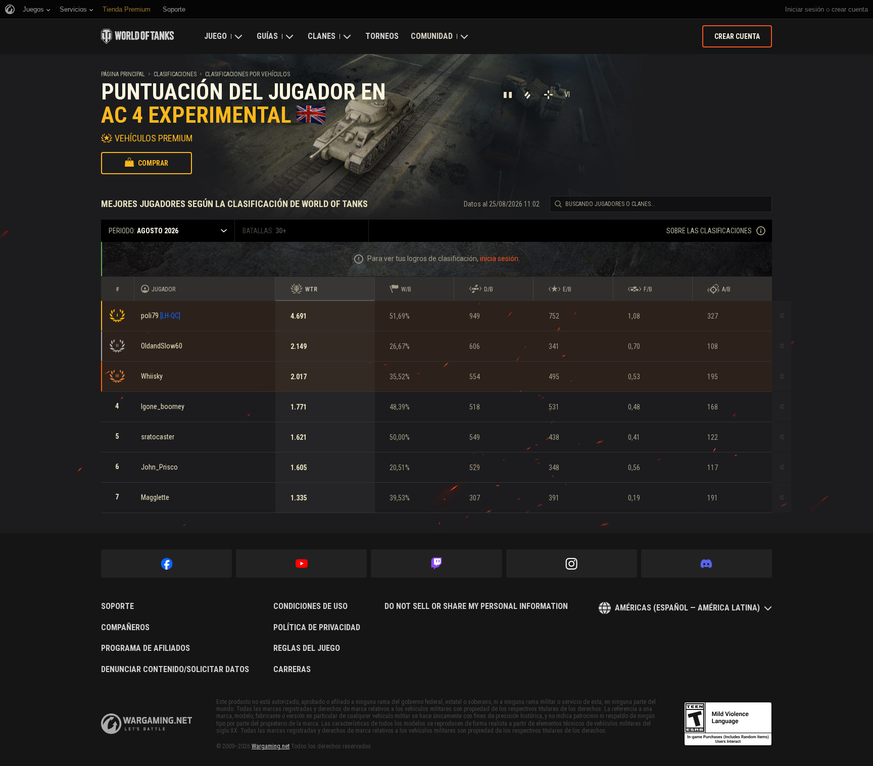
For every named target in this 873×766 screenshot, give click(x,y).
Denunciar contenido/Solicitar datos (175, 669)
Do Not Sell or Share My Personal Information (476, 606)
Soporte (117, 606)
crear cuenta (850, 9)
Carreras (292, 669)
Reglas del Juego (306, 648)
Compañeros (125, 627)
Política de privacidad (316, 627)
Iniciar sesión (804, 9)
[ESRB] (728, 724)
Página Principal (123, 74)
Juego (215, 36)
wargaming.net (146, 723)
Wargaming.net (270, 746)
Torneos (382, 36)
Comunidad (432, 36)
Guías (267, 36)
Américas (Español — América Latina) (687, 607)
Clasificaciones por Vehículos (247, 74)
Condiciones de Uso (310, 606)
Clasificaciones (175, 74)
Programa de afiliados (145, 648)
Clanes (321, 36)
